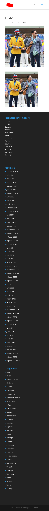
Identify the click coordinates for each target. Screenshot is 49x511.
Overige (10, 438)
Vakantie (10, 467)
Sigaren (10, 452)
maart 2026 (11, 182)
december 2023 (13, 230)
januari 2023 (12, 266)
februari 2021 (12, 346)
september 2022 (13, 281)
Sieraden (10, 449)
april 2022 (11, 295)
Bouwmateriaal (13, 379)
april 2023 (11, 259)
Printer (9, 441)
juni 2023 (10, 251)
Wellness (10, 474)
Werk (9, 478)
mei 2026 (10, 178)
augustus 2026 (12, 171)
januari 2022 (12, 306)
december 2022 (13, 270)
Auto (8, 372)
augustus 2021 (12, 324)
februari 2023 (12, 262)
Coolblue (8, 124)
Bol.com (8, 127)
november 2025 (13, 193)
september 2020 (13, 361)
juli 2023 (10, 248)
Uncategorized (12, 463)
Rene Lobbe (33, 508)
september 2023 (13, 240)
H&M (7, 135)
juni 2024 (10, 215)
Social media (12, 456)
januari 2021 (12, 350)
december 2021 (13, 310)
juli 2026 (10, 175)
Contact (8, 155)
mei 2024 (10, 219)
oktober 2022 (12, 277)
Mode (9, 434)
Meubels (10, 430)
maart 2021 (11, 342)
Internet (10, 419)
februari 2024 (12, 226)
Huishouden (11, 416)
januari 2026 (12, 189)
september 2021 (13, 320)
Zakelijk (9, 488)
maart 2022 (11, 299)
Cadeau (10, 383)
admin (11, 22)
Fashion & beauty (13, 398)
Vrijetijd (10, 470)
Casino (9, 387)
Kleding (10, 423)
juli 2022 (10, 284)
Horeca (9, 412)
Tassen (9, 459)
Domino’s (8, 138)
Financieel (11, 401)
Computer (11, 390)
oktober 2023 (12, 237)
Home (7, 121)
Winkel (9, 481)
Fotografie (10, 405)
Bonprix (8, 149)
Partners (8, 152)
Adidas (7, 141)
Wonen (9, 485)
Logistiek (10, 427)
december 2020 (13, 353)
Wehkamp (9, 132)
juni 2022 (10, 288)
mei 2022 (10, 291)
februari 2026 (12, 186)
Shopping (10, 445)
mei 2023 (10, 255)
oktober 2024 (12, 208)
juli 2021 (10, 328)
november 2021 (13, 313)
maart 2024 (11, 222)
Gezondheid (11, 408)
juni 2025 (10, 197)
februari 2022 (12, 302)
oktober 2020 (12, 357)
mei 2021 (10, 335)
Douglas (8, 144)
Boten (9, 376)
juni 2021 (10, 331)
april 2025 (11, 204)
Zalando (8, 130)
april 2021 (11, 339)
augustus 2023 (12, 244)
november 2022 (13, 273)
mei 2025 (10, 200)
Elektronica (11, 394)
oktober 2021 (12, 317)
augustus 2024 (12, 211)
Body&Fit (8, 147)
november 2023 (13, 233)
